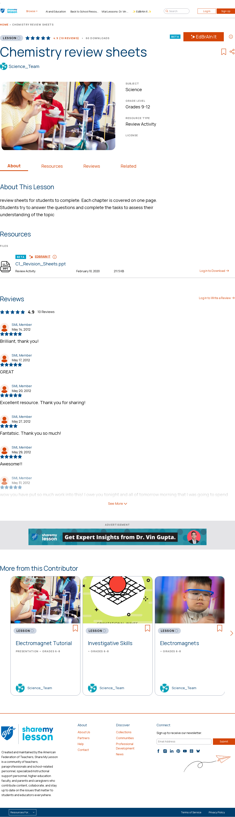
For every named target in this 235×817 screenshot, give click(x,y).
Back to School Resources (84, 11)
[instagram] (165, 751)
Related (128, 166)
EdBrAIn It (206, 36)
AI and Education (56, 11)
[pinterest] (178, 751)
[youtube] (185, 751)
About (14, 166)
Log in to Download (213, 271)
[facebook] (158, 751)
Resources (52, 166)
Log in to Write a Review (215, 298)
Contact (83, 750)
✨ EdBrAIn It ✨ (142, 11)
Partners (84, 738)
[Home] (9, 11)
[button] (232, 634)
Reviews (91, 166)
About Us (84, 732)
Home (4, 24)
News (120, 754)
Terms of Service (191, 812)
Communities (125, 738)
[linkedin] (171, 751)
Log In (206, 11)
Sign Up (225, 11)
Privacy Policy (217, 812)
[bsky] (198, 751)
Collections (123, 732)
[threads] (191, 751)
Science (134, 89)
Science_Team (24, 66)
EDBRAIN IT (42, 257)
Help (81, 744)
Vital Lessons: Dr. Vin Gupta (116, 11)
